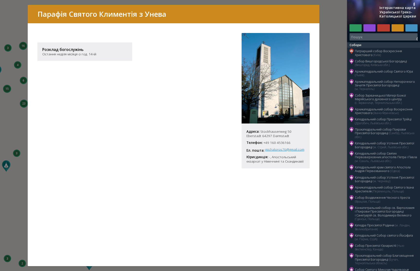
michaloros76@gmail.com (284, 149)
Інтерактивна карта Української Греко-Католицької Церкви (397, 12)
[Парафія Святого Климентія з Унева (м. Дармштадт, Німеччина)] (276, 122)
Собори (355, 45)
